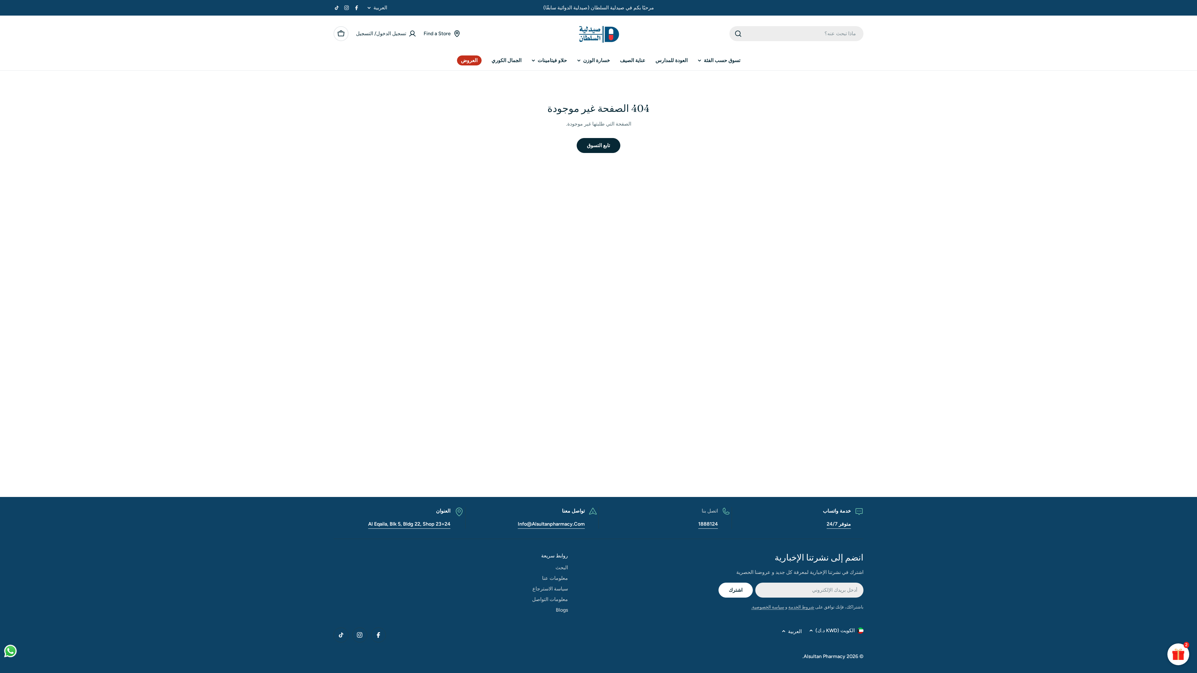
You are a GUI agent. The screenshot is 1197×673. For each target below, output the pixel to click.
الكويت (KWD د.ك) (835, 630)
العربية (380, 7)
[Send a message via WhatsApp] (10, 651)
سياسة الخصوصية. (767, 607)
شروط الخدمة (801, 607)
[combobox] (796, 33)
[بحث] (738, 33)
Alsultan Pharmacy (824, 656)
